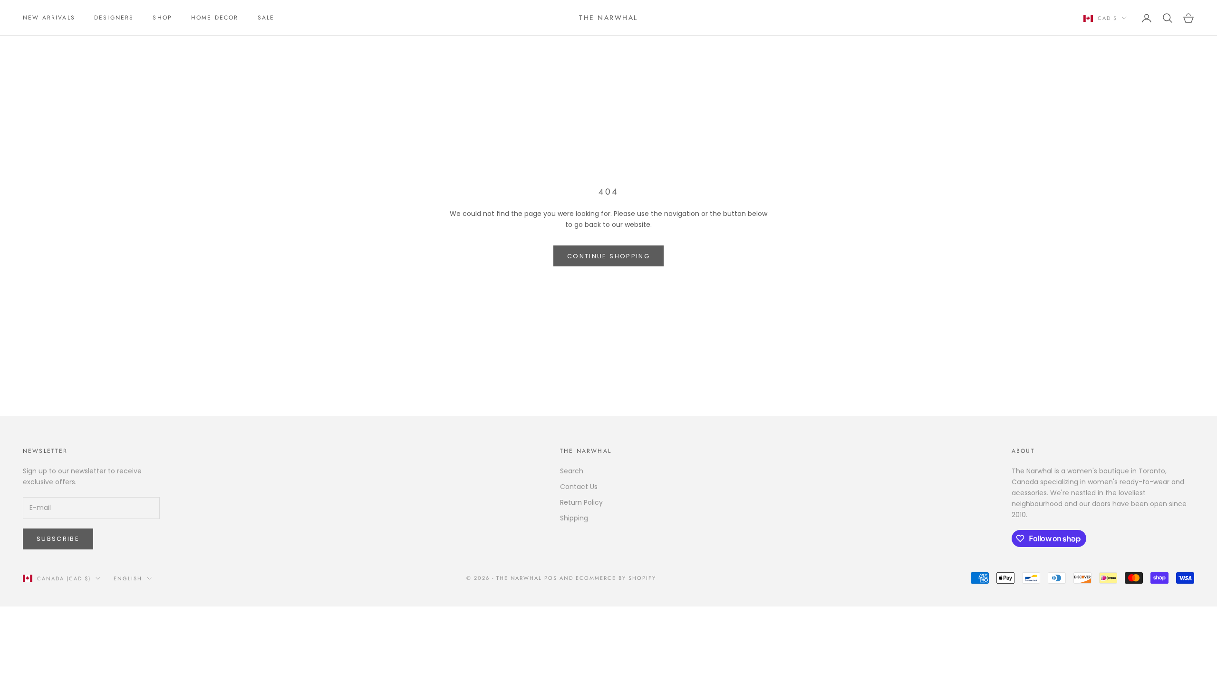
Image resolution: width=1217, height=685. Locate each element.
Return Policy (581, 502)
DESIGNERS (114, 17)
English (128, 578)
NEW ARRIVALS (49, 17)
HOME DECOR (215, 17)
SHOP (162, 17)
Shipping (574, 518)
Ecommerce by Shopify (616, 578)
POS (550, 578)
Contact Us (579, 486)
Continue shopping (608, 256)
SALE (266, 17)
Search (571, 471)
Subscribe (58, 538)
